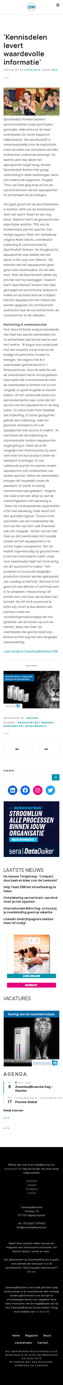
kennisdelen (13, 726)
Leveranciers (23, 1342)
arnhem (47, 722)
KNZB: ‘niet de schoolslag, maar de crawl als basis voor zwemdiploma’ (45, 749)
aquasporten (28, 722)
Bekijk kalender (14, 1110)
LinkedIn (31, 1185)
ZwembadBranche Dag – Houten (34, 1089)
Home (16, 1335)
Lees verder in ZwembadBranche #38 (31, 651)
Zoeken (9, 770)
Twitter (31, 1193)
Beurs (47, 1335)
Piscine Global (26, 1102)
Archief (32, 718)
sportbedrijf (36, 726)
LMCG (54, 70)
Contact (42, 1342)
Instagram (32, 1189)
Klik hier (31, 1271)
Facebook (31, 1181)
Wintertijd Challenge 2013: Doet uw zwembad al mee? (17, 749)
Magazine (31, 1335)
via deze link (43, 1311)
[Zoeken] (55, 777)
